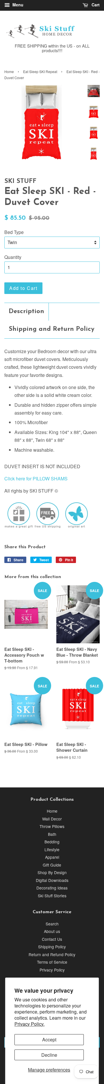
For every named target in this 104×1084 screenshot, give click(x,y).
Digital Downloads (52, 880)
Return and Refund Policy (52, 954)
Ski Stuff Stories (52, 895)
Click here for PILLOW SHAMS (36, 478)
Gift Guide (52, 865)
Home (9, 71)
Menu (17, 5)
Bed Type (14, 232)
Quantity (12, 257)
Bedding (52, 842)
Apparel (52, 857)
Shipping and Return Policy (51, 329)
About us (52, 931)
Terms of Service (52, 962)
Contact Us (52, 939)
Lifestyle (52, 849)
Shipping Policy (52, 946)
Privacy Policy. (29, 1024)
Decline (49, 1055)
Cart (95, 5)
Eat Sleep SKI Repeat (40, 71)
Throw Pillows (52, 826)
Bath (52, 834)
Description (26, 311)
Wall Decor (52, 819)
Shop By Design (52, 872)
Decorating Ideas (52, 888)
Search (52, 924)
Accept (49, 1039)
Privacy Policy (52, 970)
